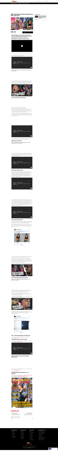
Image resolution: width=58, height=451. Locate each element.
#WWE (13, 3)
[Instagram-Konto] (26, 447)
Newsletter (26, 3)
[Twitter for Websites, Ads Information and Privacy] (29, 242)
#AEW (15, 3)
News (17, 3)
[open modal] (46, 1)
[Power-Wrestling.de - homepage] (14, 1)
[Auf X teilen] (12, 31)
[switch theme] (45, 1)
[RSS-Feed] (31, 447)
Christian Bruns (14, 16)
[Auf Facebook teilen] (11, 31)
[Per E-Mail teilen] (13, 31)
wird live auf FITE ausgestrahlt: (18, 341)
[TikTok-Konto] (28, 447)
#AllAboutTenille (16, 232)
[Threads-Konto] (32, 447)
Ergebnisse (20, 3)
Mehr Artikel (36, 19)
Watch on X (28, 321)
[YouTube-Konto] (29, 447)
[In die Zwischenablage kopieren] (14, 31)
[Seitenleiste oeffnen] (11, 1)
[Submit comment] (32, 419)
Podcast (23, 3)
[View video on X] (22, 325)
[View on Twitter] (29, 229)
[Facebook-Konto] (25, 447)
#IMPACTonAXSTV (22, 231)
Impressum (27, 444)
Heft (29, 3)
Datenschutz (30, 444)
